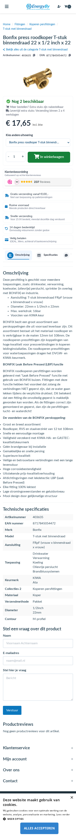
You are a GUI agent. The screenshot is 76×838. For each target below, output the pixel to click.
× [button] (71, 797)
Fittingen (20, 24)
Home (6, 24)
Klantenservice (16, 748)
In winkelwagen (51, 157)
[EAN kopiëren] (70, 55)
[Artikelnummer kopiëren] (34, 55)
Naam (7, 635)
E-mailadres (11, 653)
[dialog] (38, 815)
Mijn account (15, 759)
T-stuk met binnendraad (17, 29)
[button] (38, 818)
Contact (10, 781)
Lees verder (63, 814)
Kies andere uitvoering (19, 135)
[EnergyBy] (38, 7)
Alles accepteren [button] (39, 828)
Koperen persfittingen (42, 24)
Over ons (11, 770)
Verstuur (12, 710)
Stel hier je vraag (14, 670)
